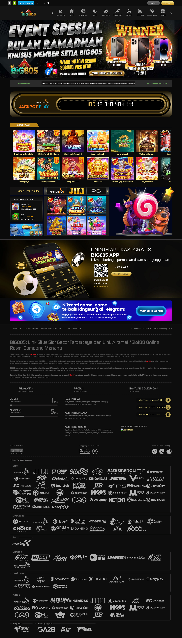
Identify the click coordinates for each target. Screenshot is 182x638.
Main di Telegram (27, 3)
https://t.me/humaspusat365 (150, 400)
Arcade (129, 15)
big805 (72, 375)
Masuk (153, 3)
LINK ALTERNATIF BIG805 (51, 328)
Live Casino (83, 15)
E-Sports (140, 15)
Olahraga (106, 15)
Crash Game (117, 15)
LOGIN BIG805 (15, 328)
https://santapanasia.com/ (149, 414)
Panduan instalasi (121, 274)
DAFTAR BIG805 (31, 328)
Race (95, 15)
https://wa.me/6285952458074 (152, 407)
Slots (72, 15)
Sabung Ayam (152, 15)
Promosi (163, 15)
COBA (58, 203)
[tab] (57, 190)
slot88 (148, 361)
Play (44, 107)
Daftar (167, 3)
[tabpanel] (91, 49)
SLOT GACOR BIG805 (73, 328)
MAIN (25, 141)
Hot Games (61, 15)
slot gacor (33, 354)
